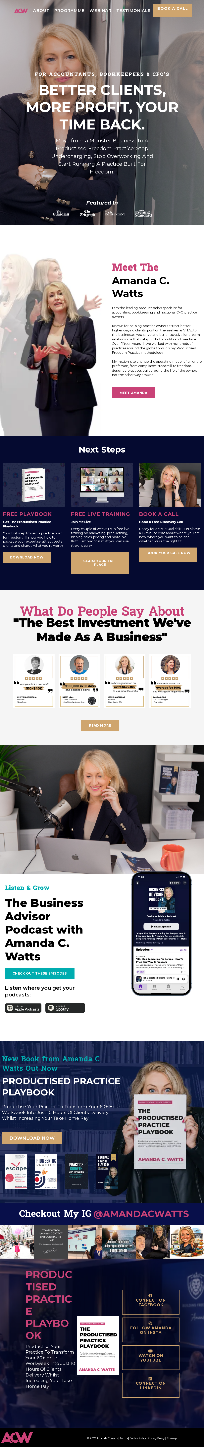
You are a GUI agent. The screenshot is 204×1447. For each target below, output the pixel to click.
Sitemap (172, 1438)
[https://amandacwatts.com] (21, 10)
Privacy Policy (156, 1438)
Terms (124, 1438)
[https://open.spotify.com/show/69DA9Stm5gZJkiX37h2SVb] (65, 1008)
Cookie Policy (137, 1438)
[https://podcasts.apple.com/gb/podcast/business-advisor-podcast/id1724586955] (23, 1007)
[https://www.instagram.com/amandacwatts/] (17, 1242)
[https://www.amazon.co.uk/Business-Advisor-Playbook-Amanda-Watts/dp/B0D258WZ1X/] (107, 1171)
